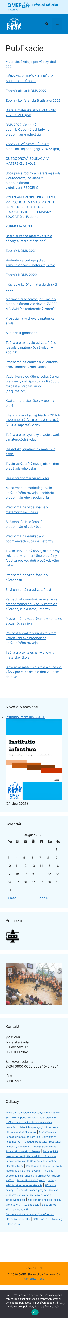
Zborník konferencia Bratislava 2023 (33, 100)
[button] (47, 24)
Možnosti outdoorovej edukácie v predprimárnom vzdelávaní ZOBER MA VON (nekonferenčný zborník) (31, 304)
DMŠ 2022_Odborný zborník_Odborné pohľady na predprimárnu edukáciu (27, 129)
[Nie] (63, 1304)
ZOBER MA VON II (19, 226)
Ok (35, 1312)
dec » (43, 898)
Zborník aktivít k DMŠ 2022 (26, 91)
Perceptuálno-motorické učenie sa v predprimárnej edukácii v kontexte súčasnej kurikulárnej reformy (33, 604)
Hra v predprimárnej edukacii (27, 478)
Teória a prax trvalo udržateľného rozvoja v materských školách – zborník (31, 347)
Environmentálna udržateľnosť (29, 589)
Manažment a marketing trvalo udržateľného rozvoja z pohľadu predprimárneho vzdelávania (30, 492)
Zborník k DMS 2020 (21, 275)
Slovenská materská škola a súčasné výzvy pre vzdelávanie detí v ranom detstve (34, 672)
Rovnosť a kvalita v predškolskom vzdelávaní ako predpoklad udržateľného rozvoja (31, 638)
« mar (11, 898)
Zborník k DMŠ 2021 (21, 251)
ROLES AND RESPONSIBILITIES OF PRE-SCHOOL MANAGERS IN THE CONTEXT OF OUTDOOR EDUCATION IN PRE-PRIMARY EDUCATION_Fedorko (32, 207)
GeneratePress (34, 1278)
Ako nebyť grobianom (22, 333)
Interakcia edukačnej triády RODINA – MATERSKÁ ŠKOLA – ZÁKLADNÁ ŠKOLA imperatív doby (33, 420)
